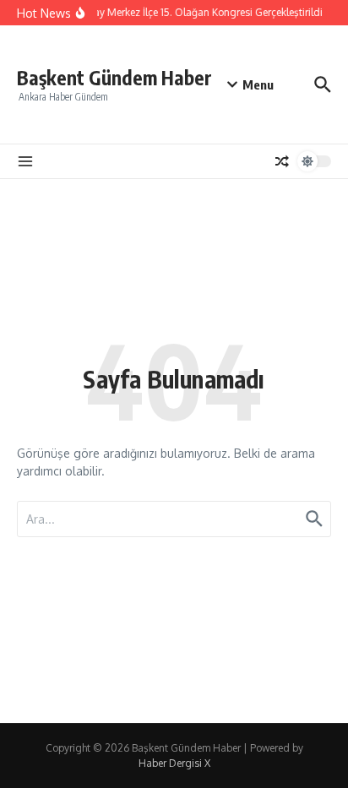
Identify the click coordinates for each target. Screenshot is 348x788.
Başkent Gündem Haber (114, 77)
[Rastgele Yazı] (282, 161)
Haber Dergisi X (174, 763)
